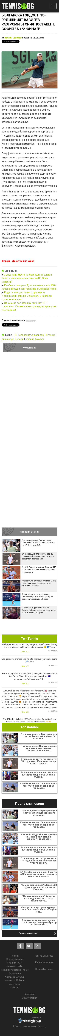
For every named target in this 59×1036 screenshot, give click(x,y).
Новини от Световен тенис (14, 970)
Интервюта (14, 984)
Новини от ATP (14, 962)
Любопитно (15, 973)
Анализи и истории (15, 977)
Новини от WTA (15, 966)
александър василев (32, 334)
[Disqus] (29, 398)
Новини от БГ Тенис (15, 980)
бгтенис (51, 334)
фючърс (39, 339)
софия (29, 339)
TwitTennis (29, 639)
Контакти (29, 994)
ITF (16, 334)
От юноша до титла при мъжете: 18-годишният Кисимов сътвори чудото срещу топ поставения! (29, 306)
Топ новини (29, 727)
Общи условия (29, 998)
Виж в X (25, 652)
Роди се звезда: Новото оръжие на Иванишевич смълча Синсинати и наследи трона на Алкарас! (27, 296)
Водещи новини (14, 959)
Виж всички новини (28, 933)
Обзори (19, 339)
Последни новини (29, 804)
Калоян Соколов (12, 37)
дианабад (7, 339)
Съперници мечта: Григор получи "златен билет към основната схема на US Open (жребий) (27, 278)
